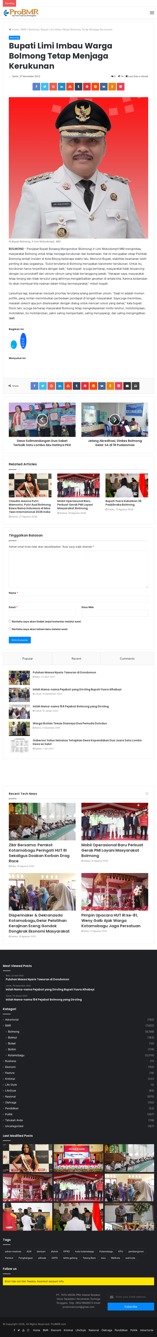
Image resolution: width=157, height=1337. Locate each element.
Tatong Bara (89, 1257)
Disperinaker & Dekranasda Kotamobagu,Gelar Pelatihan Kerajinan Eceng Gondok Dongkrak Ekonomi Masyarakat (39, 923)
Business (10, 1061)
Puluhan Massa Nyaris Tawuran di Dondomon (64, 672)
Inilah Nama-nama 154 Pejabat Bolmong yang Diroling (71, 706)
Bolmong (34, 29)
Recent (76, 658)
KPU (120, 1251)
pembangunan (136, 1251)
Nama (13, 592)
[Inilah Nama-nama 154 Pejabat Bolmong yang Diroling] (19, 712)
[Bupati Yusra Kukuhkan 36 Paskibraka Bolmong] (126, 486)
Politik (8, 1114)
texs (103, 1257)
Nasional (10, 1096)
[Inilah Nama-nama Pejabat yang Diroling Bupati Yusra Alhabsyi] (19, 695)
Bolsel (12, 1043)
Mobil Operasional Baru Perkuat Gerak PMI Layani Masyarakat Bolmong (75, 504)
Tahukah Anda (14, 1120)
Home (15, 29)
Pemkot (9, 1257)
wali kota (130, 1257)
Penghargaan (26, 1257)
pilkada (42, 1257)
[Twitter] (18, 1330)
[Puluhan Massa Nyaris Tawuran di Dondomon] (19, 678)
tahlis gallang (70, 1257)
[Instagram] (28, 1330)
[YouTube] (23, 1330)
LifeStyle (10, 1090)
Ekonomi (10, 1066)
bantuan (41, 1251)
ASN (29, 1251)
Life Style (11, 1084)
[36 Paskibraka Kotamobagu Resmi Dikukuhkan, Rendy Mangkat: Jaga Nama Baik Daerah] (129, 1217)
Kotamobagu (16, 1055)
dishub (54, 1251)
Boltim (12, 1049)
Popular (27, 658)
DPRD (66, 1251)
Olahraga (10, 1102)
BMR (23, 29)
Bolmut (12, 1037)
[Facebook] (14, 1330)
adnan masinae (13, 1251)
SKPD (55, 1257)
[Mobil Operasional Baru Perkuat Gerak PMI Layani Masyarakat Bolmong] (78, 486)
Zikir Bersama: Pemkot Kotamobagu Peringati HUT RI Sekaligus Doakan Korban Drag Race (39, 853)
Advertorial (12, 1019)
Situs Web (87, 607)
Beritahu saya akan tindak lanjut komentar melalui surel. (47, 621)
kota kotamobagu (84, 1251)
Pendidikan (12, 1108)
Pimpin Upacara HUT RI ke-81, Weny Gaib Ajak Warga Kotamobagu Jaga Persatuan (111, 921)
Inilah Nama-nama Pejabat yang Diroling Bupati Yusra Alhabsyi (77, 689)
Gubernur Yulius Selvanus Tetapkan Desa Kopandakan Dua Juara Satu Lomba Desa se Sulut (87, 742)
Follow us (10, 1269)
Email (13, 607)
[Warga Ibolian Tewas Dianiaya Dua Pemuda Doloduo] (19, 729)
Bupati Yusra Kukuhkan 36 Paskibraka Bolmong (123, 503)
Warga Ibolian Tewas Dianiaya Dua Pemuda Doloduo (70, 723)
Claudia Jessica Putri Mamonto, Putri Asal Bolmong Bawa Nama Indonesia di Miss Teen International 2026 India (30, 506)
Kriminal (10, 1078)
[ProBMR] (21, 13)
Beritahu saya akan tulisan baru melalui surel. (40, 629)
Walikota (115, 1257)
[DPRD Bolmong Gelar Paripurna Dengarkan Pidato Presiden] (78, 1158)
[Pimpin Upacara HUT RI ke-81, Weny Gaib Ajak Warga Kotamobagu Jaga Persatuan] (114, 892)
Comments (127, 658)
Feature (10, 1072)
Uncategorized (14, 1126)
